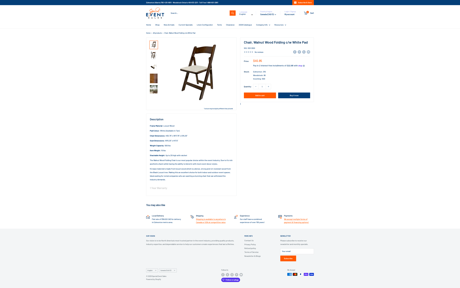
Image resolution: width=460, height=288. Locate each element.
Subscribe (288, 258)
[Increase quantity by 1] (268, 86)
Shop (157, 25)
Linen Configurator (205, 25)
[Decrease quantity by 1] (255, 86)
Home (148, 25)
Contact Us (249, 240)
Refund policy (250, 248)
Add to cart (260, 95)
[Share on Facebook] (294, 52)
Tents (219, 25)
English (149, 270)
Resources (279, 25)
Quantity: (248, 86)
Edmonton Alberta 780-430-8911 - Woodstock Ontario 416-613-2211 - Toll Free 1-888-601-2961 (182, 2)
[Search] (233, 13)
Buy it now (294, 95)
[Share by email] (308, 52)
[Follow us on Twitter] (227, 274)
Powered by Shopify (153, 279)
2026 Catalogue (245, 25)
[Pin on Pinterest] (299, 52)
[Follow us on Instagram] (232, 274)
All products (157, 33)
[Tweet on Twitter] (304, 52)
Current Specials (186, 25)
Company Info (262, 25)
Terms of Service (251, 252)
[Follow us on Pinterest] (236, 274)
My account (289, 14)
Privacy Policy (250, 244)
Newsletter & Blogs (252, 256)
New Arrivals (169, 25)
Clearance (230, 25)
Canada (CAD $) (165, 270)
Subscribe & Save (305, 2)
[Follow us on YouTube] (241, 274)
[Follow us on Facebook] (223, 274)
